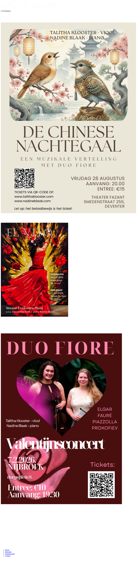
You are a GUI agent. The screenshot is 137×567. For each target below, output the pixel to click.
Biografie (8, 552)
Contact (7, 556)
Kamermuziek (10, 554)
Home (7, 550)
